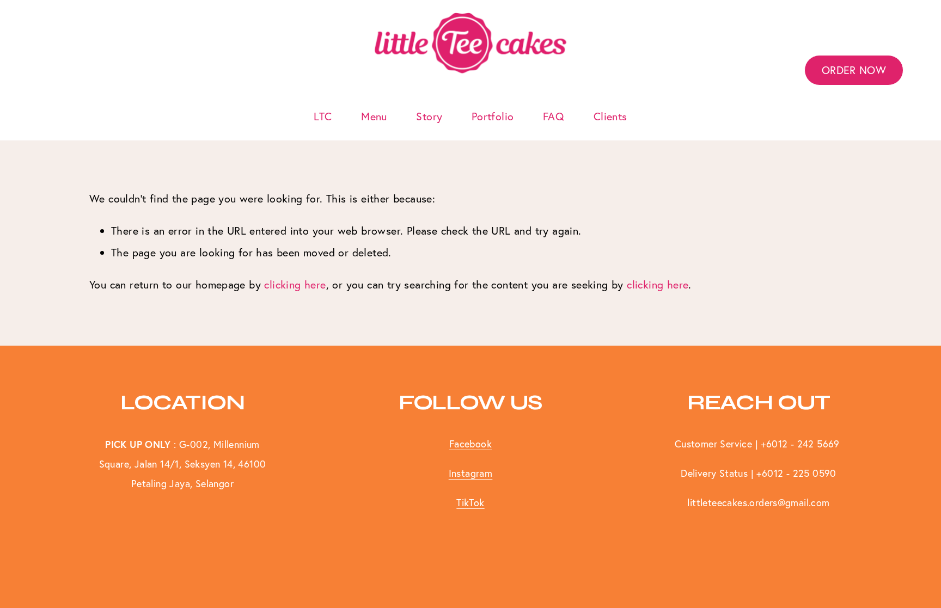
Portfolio (493, 116)
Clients (610, 116)
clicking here (295, 284)
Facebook (470, 444)
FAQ (553, 116)
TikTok (470, 502)
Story (429, 116)
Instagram (471, 473)
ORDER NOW (854, 70)
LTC (323, 116)
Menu (374, 116)
